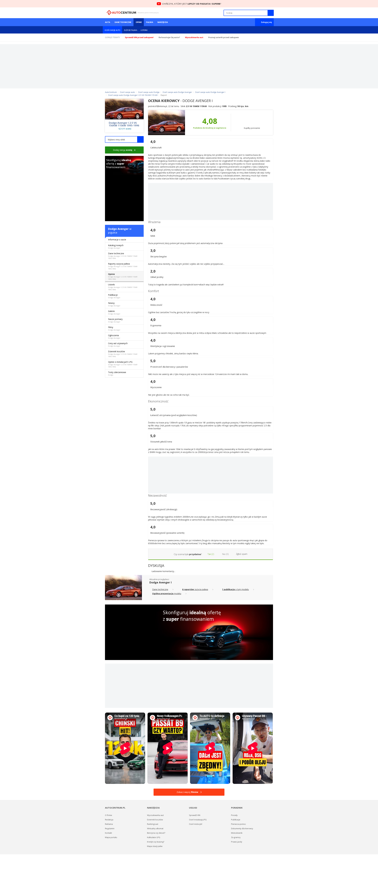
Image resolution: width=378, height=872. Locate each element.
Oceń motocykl (195, 824)
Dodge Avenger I (160, 582)
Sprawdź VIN (194, 815)
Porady (234, 815)
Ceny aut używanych (118, 344)
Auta (107, 22)
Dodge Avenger (118, 229)
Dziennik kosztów (122, 354)
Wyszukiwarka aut (155, 815)
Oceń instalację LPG (198, 819)
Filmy (114, 328)
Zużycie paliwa (130, 30)
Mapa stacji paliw (154, 846)
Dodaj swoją (122, 150)
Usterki (144, 30)
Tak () (210, 554)
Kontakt (108, 833)
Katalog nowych (115, 246)
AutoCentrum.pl (121, 12)
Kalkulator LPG (153, 837)
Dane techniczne (123, 22)
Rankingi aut (152, 824)
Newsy (114, 304)
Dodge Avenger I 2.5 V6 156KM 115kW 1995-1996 (124, 124)
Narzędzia (162, 22)
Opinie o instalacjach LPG (122, 364)
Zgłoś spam (241, 553)
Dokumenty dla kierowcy (242, 828)
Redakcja (109, 819)
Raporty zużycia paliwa (122, 266)
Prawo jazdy (236, 841)
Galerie (114, 312)
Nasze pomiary (115, 320)
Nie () (225, 554)
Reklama (109, 824)
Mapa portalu (111, 837)
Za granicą (235, 837)
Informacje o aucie (117, 239)
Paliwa (149, 22)
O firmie (108, 815)
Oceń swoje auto (112, 30)
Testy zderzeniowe (117, 373)
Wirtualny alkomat (155, 828)
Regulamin (109, 828)
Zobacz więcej (187, 792)
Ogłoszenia (114, 336)
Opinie (139, 22)
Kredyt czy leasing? (155, 841)
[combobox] (124, 139)
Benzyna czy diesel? (156, 833)
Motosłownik (236, 833)
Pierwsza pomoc (238, 824)
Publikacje (114, 296)
